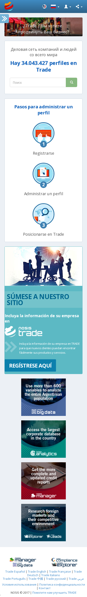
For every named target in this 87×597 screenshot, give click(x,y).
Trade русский (56, 579)
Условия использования (19, 584)
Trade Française (60, 571)
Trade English (37, 571)
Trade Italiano (50, 575)
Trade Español (15, 571)
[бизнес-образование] (22, 560)
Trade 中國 (36, 579)
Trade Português (14, 579)
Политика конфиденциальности (62, 584)
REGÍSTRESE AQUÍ (30, 365)
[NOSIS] (44, 6)
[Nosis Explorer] (64, 565)
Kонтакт (45, 588)
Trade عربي (76, 579)
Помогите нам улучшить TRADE (54, 593)
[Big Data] (22, 565)
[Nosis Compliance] (64, 560)
